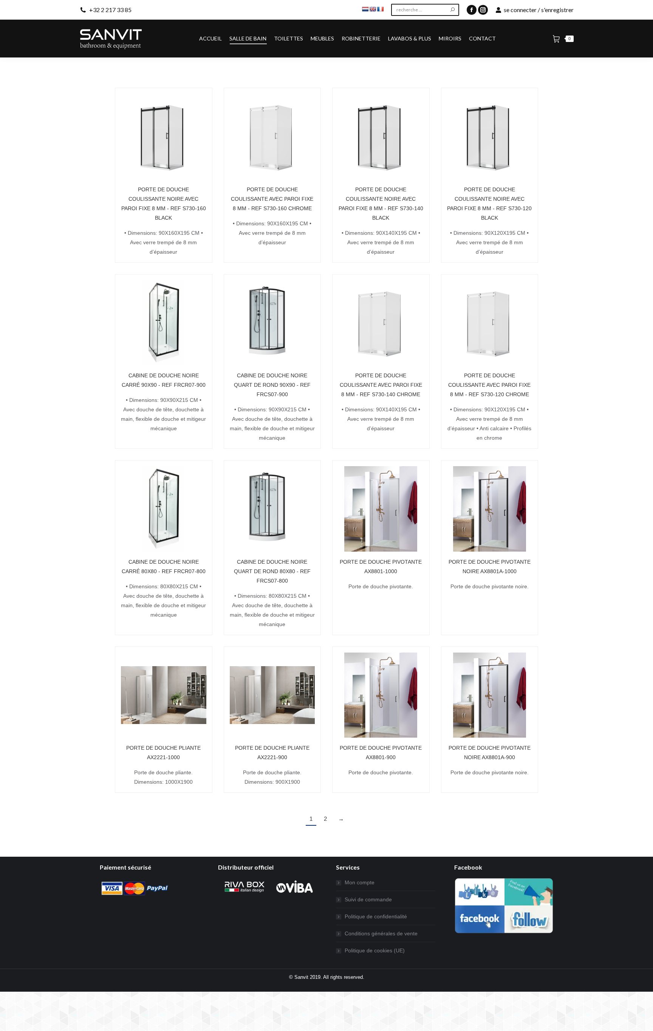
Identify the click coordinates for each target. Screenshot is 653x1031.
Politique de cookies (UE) (375, 950)
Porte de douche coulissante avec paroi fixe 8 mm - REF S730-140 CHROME (381, 384)
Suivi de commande (368, 899)
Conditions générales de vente (381, 933)
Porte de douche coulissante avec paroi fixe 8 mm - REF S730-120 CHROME (489, 384)
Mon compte (359, 882)
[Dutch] (365, 9)
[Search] (452, 10)
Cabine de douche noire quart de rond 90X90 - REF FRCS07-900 (272, 384)
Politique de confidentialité (376, 916)
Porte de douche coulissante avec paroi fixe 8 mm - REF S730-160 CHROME (272, 198)
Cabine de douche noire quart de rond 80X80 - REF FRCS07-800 (272, 571)
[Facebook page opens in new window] (472, 10)
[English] (372, 9)
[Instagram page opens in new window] (483, 10)
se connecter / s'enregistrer (539, 9)
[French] (380, 9)
